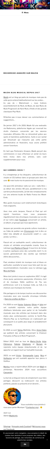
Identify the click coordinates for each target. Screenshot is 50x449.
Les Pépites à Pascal (19, 248)
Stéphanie (26, 344)
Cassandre (7, 372)
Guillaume (7, 358)
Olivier (34, 305)
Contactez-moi (32, 407)
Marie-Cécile (35, 341)
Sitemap (6, 426)
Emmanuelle (28, 355)
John (41, 305)
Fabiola (17, 344)
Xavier (20, 305)
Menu (26, 13)
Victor (18, 355)
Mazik (9, 3)
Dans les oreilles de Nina (15, 299)
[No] (47, 439)
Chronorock (29, 231)
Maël (42, 367)
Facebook (23, 220)
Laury (36, 355)
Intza (44, 341)
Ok (25, 444)
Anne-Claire (42, 330)
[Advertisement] (25, 42)
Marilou (6, 367)
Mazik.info (13, 416)
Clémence (7, 344)
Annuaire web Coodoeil (21, 426)
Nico (42, 355)
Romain (39, 344)
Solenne (27, 305)
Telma (19, 330)
